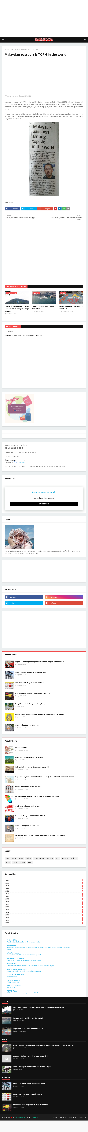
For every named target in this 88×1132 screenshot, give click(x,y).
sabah (15, 863)
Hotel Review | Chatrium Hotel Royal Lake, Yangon (32, 1067)
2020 (44, 896)
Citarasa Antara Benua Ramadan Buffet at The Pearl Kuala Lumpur (30, 966)
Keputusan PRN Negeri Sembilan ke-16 (29, 683)
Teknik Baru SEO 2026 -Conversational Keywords (24, 955)
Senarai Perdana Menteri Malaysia (28, 786)
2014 (44, 912)
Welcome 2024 (12, 977)
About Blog (63, 1117)
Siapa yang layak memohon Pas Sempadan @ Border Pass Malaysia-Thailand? (44, 777)
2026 (44, 880)
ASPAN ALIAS (12, 991)
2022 (44, 891)
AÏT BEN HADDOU (13, 982)
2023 (44, 888)
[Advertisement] (44, 18)
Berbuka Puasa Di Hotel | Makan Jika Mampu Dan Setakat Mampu (40, 835)
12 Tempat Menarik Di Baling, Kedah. (29, 757)
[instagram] (64, 597)
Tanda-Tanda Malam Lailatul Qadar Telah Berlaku (24, 960)
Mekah (14, 858)
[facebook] (24, 597)
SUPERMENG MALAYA (15, 975)
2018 (44, 902)
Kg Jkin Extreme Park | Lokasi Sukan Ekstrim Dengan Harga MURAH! (17, 308)
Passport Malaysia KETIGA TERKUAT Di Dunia (32, 816)
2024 (44, 886)
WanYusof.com (13, 953)
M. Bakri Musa (13, 940)
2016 (44, 907)
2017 (44, 904)
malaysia (74, 858)
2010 (44, 923)
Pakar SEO (36, 1117)
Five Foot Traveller (14, 985)
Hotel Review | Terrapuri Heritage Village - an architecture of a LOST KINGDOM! (43, 1045)
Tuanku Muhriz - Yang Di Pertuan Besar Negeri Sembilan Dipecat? (40, 714)
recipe (8, 863)
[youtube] (64, 603)
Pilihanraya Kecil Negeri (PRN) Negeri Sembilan (32, 693)
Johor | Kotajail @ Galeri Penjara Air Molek (31, 672)
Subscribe (44, 504)
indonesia (65, 858)
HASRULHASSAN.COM (15, 958)
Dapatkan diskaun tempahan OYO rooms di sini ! (31, 1056)
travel (11, 49)
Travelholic (11, 945)
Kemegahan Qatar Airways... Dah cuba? (43, 307)
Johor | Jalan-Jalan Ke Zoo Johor (27, 725)
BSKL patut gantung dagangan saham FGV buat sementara (28, 993)
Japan (7, 858)
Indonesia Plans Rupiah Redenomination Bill (32, 767)
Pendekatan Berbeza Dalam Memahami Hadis (23, 942)
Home (7, 49)
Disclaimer (72, 1117)
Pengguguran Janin (22, 747)
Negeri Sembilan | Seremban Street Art (70, 307)
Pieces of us (11, 987)
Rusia (21, 858)
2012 (44, 918)
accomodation (39, 858)
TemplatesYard (20, 1117)
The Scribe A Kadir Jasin (16, 969)
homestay (50, 858)
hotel (57, 858)
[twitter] (24, 603)
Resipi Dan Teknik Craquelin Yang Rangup (31, 704)
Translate (21, 462)
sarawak (22, 863)
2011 (44, 920)
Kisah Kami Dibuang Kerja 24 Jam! (27, 806)
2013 (44, 915)
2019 (44, 899)
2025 (44, 883)
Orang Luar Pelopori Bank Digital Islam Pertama (24, 971)
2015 (44, 910)
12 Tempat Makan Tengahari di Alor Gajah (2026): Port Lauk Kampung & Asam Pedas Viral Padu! (38, 948)
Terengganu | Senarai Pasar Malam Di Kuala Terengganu (37, 796)
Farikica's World (13, 980)
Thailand (28, 858)
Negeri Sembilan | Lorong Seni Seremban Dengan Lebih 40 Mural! (40, 662)
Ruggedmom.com (12, 96)
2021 (44, 894)
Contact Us (82, 1117)
